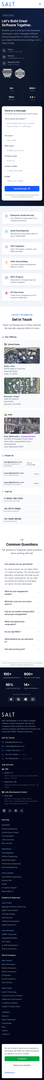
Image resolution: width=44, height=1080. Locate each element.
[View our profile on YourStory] (33, 699)
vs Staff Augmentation (10, 945)
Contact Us (6, 1034)
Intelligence (8, 873)
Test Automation (8, 836)
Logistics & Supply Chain (11, 1006)
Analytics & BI (7, 880)
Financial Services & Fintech (12, 996)
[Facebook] (16, 810)
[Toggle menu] (40, 4)
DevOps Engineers (9, 979)
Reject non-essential (22, 1065)
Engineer (6, 825)
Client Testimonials (9, 1020)
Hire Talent (7, 960)
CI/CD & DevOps (8, 840)
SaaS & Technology (9, 992)
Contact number (11, 166)
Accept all (22, 1059)
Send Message (20, 189)
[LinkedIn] (4, 810)
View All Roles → (8, 982)
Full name (9, 136)
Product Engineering (9, 829)
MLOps (4, 884)
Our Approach (8, 930)
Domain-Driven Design (10, 832)
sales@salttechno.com (14, 742)
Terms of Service (23, 665)
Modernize (6, 849)
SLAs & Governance (9, 949)
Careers (5, 1030)
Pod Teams (6, 942)
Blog (3, 1027)
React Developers (8, 964)
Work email (10, 146)
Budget (7, 176)
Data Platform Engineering (11, 877)
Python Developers (9, 972)
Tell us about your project (15, 119)
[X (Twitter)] (10, 810)
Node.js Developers (9, 968)
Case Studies (7, 1023)
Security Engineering (9, 867)
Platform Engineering (9, 856)
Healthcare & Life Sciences (12, 999)
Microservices (7, 843)
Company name (11, 156)
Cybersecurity (7, 918)
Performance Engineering (11, 864)
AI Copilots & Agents (9, 888)
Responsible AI (7, 891)
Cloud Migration (8, 853)
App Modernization (9, 860)
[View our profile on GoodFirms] (26, 699)
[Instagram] (21, 810)
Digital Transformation (10, 910)
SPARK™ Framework (9, 934)
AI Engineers (6, 975)
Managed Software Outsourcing (14, 907)
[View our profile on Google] (18, 699)
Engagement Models (9, 938)
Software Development (10, 921)
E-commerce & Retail (9, 1003)
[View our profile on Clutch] (11, 699)
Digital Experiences (9, 925)
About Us (5, 1016)
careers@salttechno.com (15, 746)
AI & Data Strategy (8, 914)
